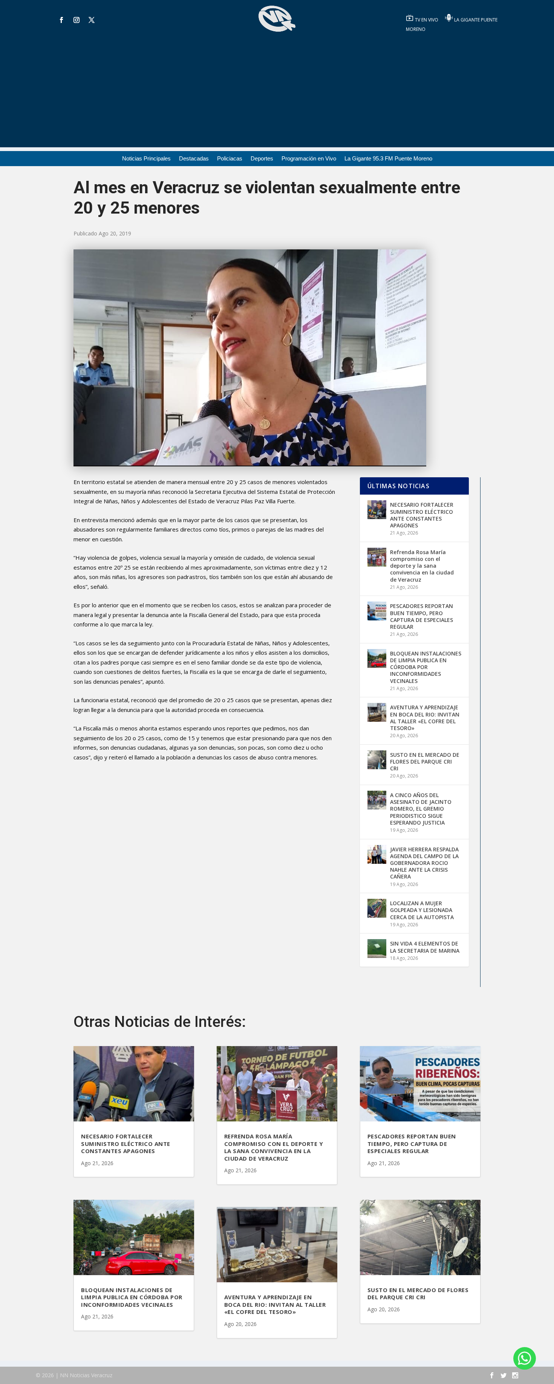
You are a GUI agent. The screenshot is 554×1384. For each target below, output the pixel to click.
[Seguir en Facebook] (61, 20)
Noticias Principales (146, 159)
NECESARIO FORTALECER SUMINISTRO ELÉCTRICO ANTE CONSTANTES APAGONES (421, 515)
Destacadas (194, 159)
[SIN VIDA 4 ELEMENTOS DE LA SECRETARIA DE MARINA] (376, 948)
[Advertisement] (277, 94)
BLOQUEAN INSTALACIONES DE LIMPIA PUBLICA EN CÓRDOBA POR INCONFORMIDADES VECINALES (425, 667)
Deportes (262, 159)
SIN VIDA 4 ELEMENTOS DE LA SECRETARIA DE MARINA (424, 947)
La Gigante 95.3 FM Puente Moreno (388, 159)
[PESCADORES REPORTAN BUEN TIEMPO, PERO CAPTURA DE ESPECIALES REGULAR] (376, 611)
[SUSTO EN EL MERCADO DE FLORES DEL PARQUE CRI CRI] (376, 759)
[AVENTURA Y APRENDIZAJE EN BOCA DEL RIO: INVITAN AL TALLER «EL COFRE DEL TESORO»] (376, 712)
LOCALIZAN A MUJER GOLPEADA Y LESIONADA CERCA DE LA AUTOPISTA (422, 910)
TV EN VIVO (427, 20)
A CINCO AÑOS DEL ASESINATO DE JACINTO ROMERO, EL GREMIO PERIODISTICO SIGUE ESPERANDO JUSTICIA (420, 808)
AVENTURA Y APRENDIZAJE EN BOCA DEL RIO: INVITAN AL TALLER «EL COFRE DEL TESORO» (424, 718)
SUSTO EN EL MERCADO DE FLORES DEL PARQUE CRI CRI (424, 761)
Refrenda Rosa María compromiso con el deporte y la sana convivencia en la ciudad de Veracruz (422, 565)
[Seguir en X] (92, 20)
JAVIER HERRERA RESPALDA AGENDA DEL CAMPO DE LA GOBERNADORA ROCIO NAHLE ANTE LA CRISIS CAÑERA (424, 863)
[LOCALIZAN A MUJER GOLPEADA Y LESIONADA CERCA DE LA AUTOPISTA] (376, 908)
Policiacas (229, 159)
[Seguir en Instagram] (76, 20)
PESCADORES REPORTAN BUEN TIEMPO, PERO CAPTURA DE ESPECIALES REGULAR (421, 616)
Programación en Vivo (309, 159)
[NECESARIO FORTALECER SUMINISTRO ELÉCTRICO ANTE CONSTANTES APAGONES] (376, 509)
